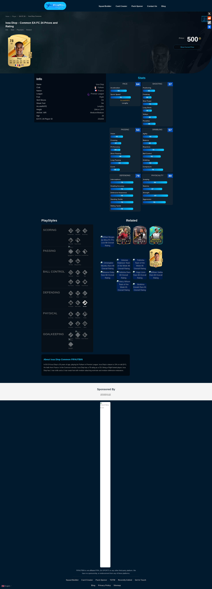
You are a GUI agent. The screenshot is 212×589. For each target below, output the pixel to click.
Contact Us (152, 6)
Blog (163, 6)
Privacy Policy (104, 585)
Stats (12, 30)
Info (7, 30)
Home (7, 16)
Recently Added (125, 580)
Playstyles (20, 30)
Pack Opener (137, 6)
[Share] (209, 27)
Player (14, 16)
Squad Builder (105, 6)
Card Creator (121, 6)
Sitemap (117, 585)
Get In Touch (140, 580)
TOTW (112, 580)
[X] (209, 13)
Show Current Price (187, 47)
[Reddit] (209, 18)
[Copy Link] (209, 22)
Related (29, 30)
